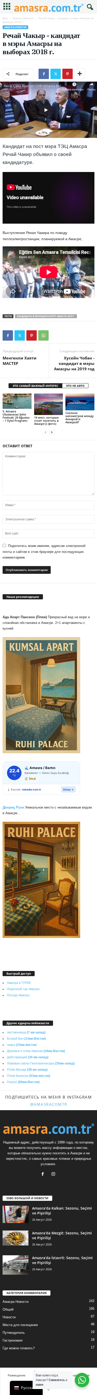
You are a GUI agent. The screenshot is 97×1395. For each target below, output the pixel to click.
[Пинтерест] (67, 74)
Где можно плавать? (19, 1348)
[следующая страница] (51, 432)
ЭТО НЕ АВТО (75, 386)
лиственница (26, 1032)
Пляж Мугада (27, 1069)
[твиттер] (55, 74)
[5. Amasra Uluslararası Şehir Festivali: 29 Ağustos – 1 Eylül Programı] (17, 401)
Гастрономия (13, 1340)
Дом (5, 18)
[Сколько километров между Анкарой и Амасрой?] (79, 402)
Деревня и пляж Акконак (36, 1051)
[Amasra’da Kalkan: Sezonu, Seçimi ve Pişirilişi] (15, 1214)
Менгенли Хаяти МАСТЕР (19, 360)
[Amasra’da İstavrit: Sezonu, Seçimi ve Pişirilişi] (15, 1265)
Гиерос (23, 1082)
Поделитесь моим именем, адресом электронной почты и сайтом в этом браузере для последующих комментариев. (44, 551)
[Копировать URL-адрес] (55, 335)
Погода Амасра (18, 995)
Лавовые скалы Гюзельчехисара (41, 1063)
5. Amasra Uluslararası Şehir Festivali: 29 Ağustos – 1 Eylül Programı (16, 415)
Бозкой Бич (26, 1038)
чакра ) (22, 1045)
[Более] (79, 74)
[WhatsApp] (43, 335)
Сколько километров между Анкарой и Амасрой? (79, 417)
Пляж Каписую (28, 1076)
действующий (27, 1057)
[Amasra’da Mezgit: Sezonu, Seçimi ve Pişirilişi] (15, 1238)
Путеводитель (14, 1333)
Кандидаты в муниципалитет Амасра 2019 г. (46, 316)
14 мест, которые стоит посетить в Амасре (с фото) (46, 421)
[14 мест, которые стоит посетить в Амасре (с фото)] (48, 404)
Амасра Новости (23, 18)
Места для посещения (20, 1325)
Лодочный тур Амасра (23, 989)
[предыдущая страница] (45, 432)
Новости (9, 1317)
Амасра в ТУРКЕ (19, 983)
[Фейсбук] (44, 74)
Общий (8, 1309)
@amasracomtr (48, 1104)
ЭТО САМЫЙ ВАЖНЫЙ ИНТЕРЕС (35, 386)
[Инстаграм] (54, 1175)
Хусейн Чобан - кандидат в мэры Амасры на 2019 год (74, 363)
